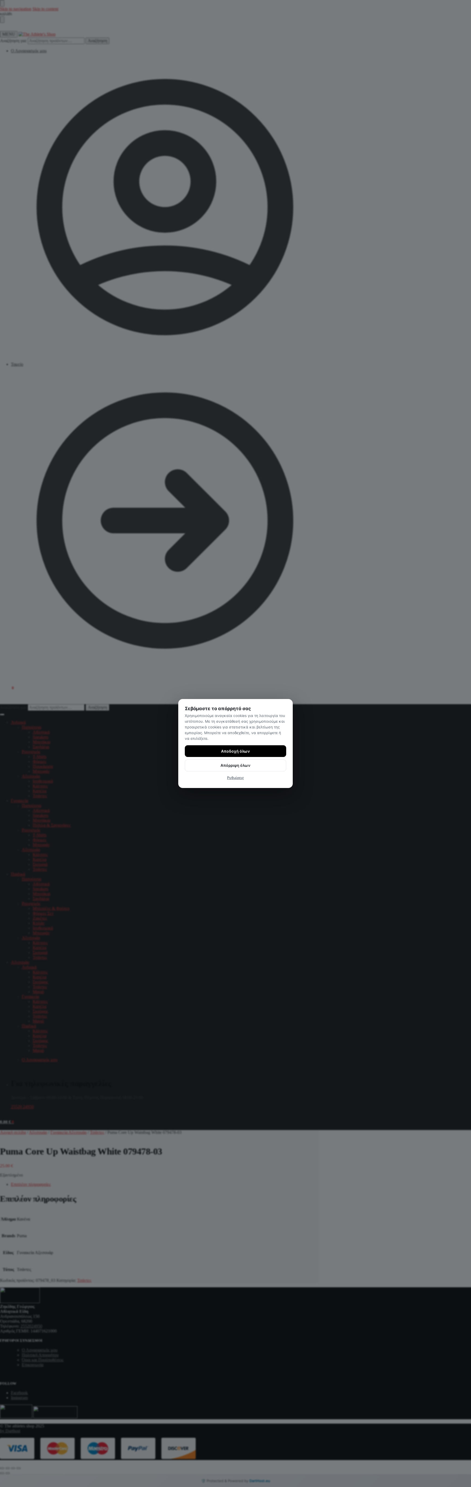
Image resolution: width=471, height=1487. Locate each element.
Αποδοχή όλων (235, 751)
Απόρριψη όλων (235, 765)
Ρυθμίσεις (235, 777)
